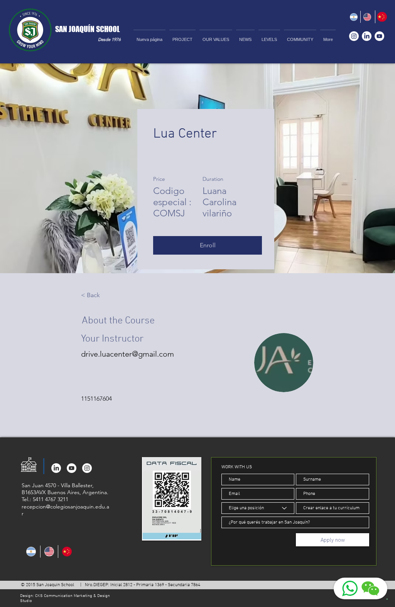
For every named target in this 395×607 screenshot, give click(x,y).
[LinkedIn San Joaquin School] (366, 36)
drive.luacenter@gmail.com (127, 354)
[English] (367, 17)
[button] (269, 36)
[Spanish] (354, 17)
